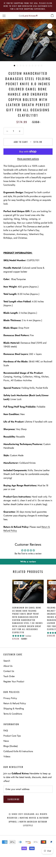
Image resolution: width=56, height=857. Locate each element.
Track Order (9, 676)
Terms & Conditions (12, 713)
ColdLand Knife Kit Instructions (18, 751)
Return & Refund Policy (14, 703)
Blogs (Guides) (10, 746)
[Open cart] (52, 15)
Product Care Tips (12, 735)
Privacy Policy (10, 698)
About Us (7, 666)
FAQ (5, 730)
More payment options (28, 158)
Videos (6, 756)
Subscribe (14, 799)
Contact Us (8, 671)
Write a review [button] (28, 561)
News (6, 741)
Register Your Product (13, 681)
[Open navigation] (4, 15)
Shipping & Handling (13, 708)
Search (6, 660)
